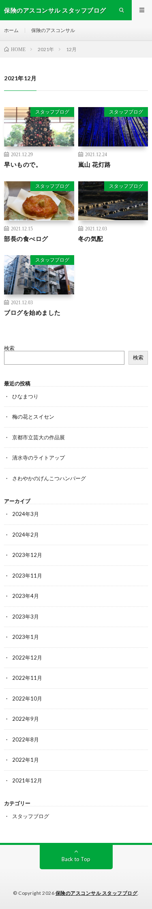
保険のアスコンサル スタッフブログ (97, 893)
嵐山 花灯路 (94, 164)
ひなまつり (25, 396)
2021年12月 (27, 780)
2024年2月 (25, 534)
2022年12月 (27, 657)
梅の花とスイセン (33, 416)
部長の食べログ (26, 238)
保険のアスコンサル (53, 30)
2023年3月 (25, 616)
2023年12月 (27, 555)
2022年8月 (25, 739)
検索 (9, 348)
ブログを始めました (32, 312)
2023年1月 (25, 637)
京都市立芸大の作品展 (38, 437)
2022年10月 (27, 698)
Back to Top (76, 859)
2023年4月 (25, 596)
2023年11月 (27, 575)
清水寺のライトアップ (38, 457)
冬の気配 (90, 238)
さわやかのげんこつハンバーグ (49, 478)
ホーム (11, 30)
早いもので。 (23, 164)
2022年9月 (25, 719)
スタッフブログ (52, 112)
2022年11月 (27, 678)
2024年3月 (25, 514)
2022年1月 (25, 759)
